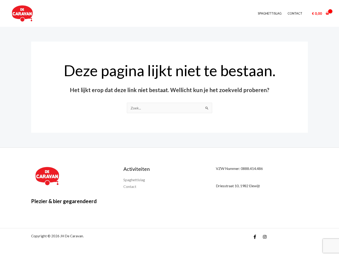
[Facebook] (255, 237)
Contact (295, 13)
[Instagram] (265, 237)
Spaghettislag (270, 13)
